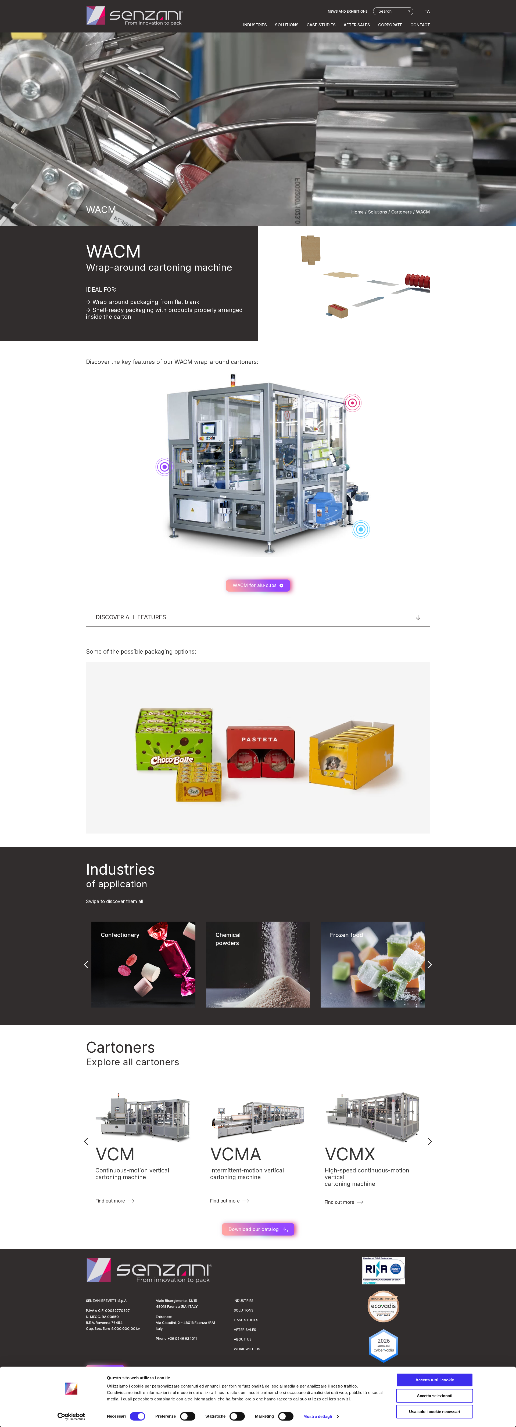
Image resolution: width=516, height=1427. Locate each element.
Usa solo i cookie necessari (434, 1411)
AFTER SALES (357, 25)
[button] (258, 617)
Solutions (377, 212)
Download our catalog (254, 1229)
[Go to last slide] (86, 964)
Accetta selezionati (434, 1395)
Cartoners (120, 1047)
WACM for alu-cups (255, 585)
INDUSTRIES (255, 25)
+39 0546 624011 (182, 1338)
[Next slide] (430, 964)
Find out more (110, 1201)
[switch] (187, 1416)
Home (357, 212)
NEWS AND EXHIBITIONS (348, 11)
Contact (420, 25)
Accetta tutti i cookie (434, 1380)
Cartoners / (403, 212)
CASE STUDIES (321, 25)
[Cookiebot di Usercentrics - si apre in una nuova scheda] (71, 1416)
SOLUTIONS (287, 25)
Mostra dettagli (317, 1416)
